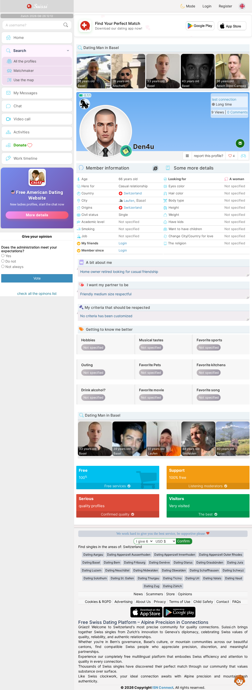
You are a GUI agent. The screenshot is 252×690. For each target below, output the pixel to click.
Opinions (185, 594)
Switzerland (133, 193)
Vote (37, 278)
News (138, 594)
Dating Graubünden (209, 562)
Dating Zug (151, 586)
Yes (8, 256)
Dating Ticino (172, 578)
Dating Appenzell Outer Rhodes (220, 554)
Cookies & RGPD (98, 601)
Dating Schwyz (233, 570)
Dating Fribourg (134, 562)
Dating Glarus (183, 562)
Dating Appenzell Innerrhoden (174, 554)
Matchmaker (24, 70)
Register (225, 6)
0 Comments (237, 112)
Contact (222, 601)
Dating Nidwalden (145, 570)
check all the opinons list (37, 293)
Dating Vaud (233, 578)
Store (170, 594)
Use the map (24, 80)
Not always (14, 267)
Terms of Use (179, 601)
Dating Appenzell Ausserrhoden (128, 554)
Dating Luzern (91, 570)
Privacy (160, 601)
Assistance (239, 680)
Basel (141, 200)
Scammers (154, 594)
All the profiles (25, 61)
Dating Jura (235, 562)
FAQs (236, 601)
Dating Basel (91, 562)
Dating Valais (212, 578)
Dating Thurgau (148, 578)
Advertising (123, 601)
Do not (10, 261)
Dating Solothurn (95, 578)
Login (207, 6)
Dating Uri (192, 578)
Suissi (39, 6)
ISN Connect (162, 687)
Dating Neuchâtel (117, 570)
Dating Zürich (172, 586)
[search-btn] (65, 25)
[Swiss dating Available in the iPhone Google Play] (179, 609)
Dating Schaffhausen (204, 570)
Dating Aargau (93, 554)
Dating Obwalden (174, 570)
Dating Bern (112, 562)
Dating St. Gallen (122, 578)
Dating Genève (159, 562)
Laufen (129, 201)
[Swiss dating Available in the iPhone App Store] (146, 609)
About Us (143, 601)
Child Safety (203, 601)
